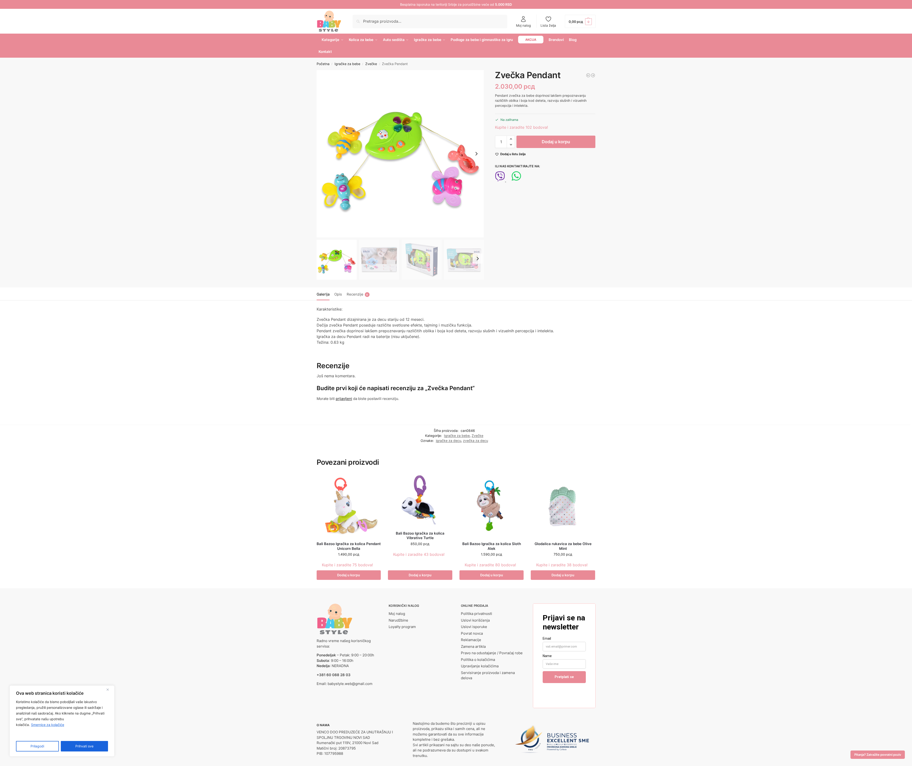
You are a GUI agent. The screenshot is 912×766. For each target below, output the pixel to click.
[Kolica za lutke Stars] (588, 75)
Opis (338, 294)
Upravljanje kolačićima (480, 666)
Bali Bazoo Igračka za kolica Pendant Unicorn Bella (349, 546)
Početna (323, 64)
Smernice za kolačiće (47, 725)
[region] (62, 720)
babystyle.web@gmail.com (350, 683)
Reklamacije (471, 640)
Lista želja (548, 25)
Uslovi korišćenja (475, 620)
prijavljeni (344, 398)
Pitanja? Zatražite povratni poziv (877, 754)
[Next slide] (476, 154)
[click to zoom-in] (400, 153)
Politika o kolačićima (478, 659)
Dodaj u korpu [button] (348, 575)
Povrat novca (472, 633)
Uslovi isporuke (474, 626)
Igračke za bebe (347, 64)
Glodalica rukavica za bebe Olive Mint (563, 546)
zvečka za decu (475, 441)
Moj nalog (523, 25)
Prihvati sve (84, 746)
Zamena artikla (473, 646)
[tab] (324, 294)
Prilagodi (37, 746)
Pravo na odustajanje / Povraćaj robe (492, 653)
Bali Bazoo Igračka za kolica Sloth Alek (491, 546)
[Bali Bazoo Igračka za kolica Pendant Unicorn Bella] (349, 506)
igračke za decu (448, 441)
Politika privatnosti (476, 613)
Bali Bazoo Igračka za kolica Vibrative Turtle (420, 535)
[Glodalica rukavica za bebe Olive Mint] (563, 506)
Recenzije (357, 294)
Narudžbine (398, 620)
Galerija (323, 294)
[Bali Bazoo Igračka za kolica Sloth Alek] (491, 506)
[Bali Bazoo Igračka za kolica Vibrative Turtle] (420, 500)
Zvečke (371, 64)
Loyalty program (402, 626)
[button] (580, 21)
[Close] (109, 689)
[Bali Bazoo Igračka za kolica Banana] (593, 75)
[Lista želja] (373, 480)
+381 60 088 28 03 (333, 675)
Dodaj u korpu (556, 141)
